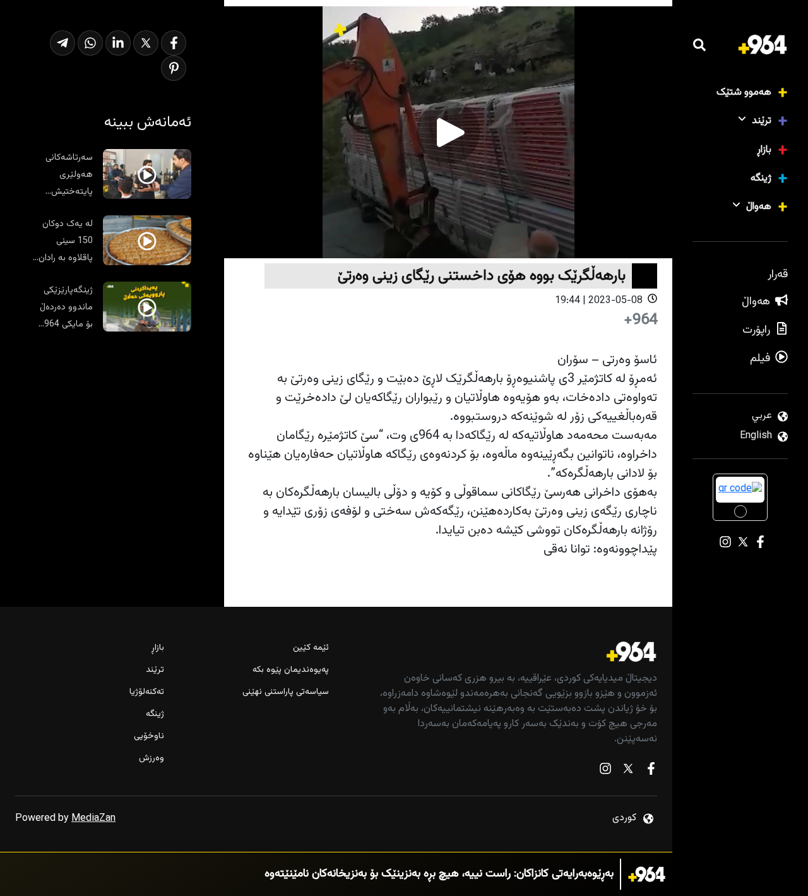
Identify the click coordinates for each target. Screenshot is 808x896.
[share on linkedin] (118, 43)
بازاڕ (764, 150)
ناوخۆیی (149, 736)
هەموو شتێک (743, 92)
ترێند (761, 121)
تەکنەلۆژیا (146, 692)
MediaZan (93, 819)
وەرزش (151, 758)
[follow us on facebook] (651, 771)
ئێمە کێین (310, 648)
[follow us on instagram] (605, 771)
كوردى (624, 818)
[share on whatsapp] (90, 43)
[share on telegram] (62, 43)
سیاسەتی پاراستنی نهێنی (285, 692)
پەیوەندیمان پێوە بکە (290, 670)
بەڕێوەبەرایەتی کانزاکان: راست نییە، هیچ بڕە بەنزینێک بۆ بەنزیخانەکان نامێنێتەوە (439, 874)
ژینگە (761, 178)
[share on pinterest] (173, 68)
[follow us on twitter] (628, 771)
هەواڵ (758, 207)
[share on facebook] (173, 43)
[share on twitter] (145, 43)
